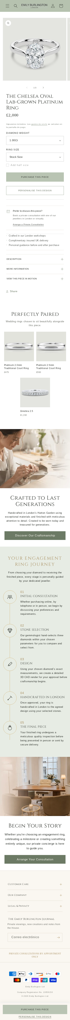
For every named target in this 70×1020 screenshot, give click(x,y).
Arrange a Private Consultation (28, 224)
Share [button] (14, 291)
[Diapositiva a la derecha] (43, 88)
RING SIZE (12, 149)
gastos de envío (39, 124)
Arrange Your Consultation (35, 859)
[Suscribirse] (58, 937)
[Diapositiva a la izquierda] (27, 88)
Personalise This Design (35, 190)
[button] (7, 6)
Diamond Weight (17, 133)
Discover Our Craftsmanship (35, 535)
